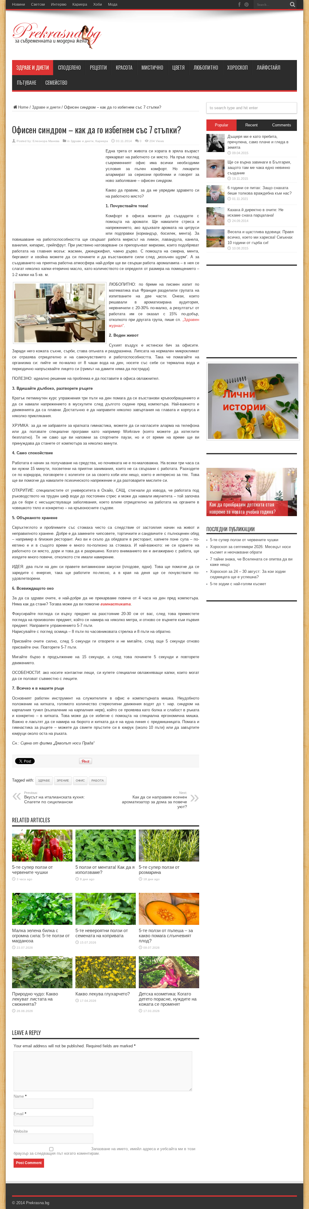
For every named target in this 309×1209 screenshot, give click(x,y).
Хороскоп (237, 67)
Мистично (152, 67)
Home (23, 107)
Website (21, 1131)
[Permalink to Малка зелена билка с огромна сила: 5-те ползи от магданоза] (42, 923)
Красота (124, 67)
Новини (18, 4)
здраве (44, 780)
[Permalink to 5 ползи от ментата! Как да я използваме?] (105, 860)
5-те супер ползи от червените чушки (32, 870)
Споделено (69, 67)
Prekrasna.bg (37, 1203)
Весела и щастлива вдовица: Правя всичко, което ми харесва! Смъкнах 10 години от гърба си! (261, 237)
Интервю (58, 4)
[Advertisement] (57, 189)
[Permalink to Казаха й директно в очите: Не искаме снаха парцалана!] (215, 224)
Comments (281, 125)
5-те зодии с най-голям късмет (238, 584)
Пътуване (26, 82)
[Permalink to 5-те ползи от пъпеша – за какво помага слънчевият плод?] (169, 923)
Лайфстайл (268, 67)
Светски (38, 4)
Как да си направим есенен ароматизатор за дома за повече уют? (154, 800)
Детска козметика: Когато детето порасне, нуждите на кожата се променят (167, 999)
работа (97, 780)
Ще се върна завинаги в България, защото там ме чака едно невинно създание (259, 167)
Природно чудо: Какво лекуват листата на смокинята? (35, 999)
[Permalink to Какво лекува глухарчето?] (105, 987)
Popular (221, 125)
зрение (63, 780)
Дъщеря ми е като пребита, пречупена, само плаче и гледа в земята (258, 142)
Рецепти (98, 67)
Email (19, 1114)
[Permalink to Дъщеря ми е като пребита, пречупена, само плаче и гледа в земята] (215, 150)
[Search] (292, 4)
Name (19, 1096)
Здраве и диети (32, 67)
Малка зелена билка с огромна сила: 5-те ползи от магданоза (41, 935)
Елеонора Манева (46, 141)
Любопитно (206, 67)
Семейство (56, 82)
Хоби (97, 4)
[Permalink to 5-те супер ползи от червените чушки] (42, 860)
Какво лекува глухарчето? (102, 993)
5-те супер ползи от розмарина (159, 870)
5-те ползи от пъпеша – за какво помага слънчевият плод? (166, 935)
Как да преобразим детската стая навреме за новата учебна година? (242, 508)
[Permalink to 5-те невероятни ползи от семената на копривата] (105, 923)
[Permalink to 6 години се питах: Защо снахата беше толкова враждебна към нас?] (215, 202)
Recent (251, 125)
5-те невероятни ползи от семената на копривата (101, 933)
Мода (112, 4)
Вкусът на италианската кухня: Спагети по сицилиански (54, 797)
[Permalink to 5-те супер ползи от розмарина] (169, 860)
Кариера (79, 4)
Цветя (178, 67)
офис (80, 780)
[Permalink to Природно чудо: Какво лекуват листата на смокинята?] (42, 987)
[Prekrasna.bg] (57, 45)
